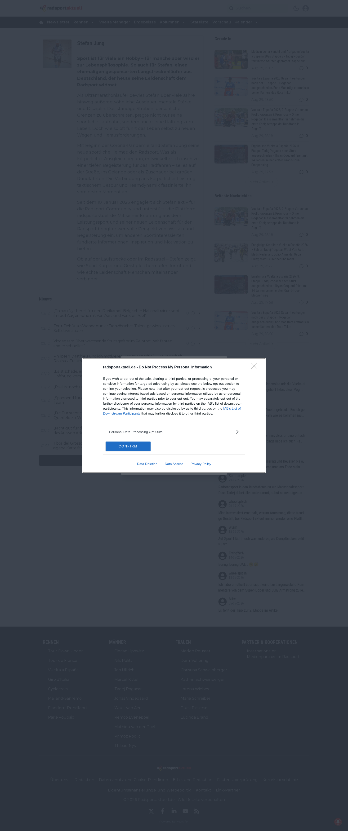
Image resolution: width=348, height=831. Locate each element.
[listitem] (174, 431)
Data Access (174, 464)
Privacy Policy (201, 464)
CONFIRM (128, 446)
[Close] (255, 367)
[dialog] (174, 415)
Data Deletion (147, 464)
